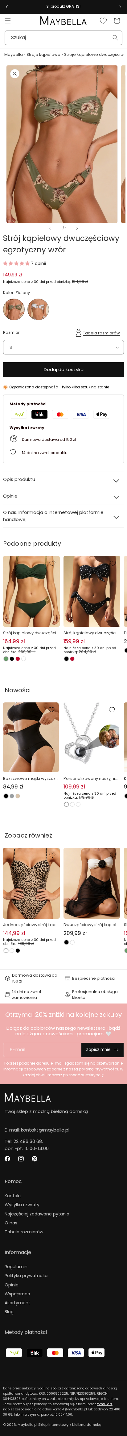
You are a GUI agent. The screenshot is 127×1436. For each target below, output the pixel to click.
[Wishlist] (103, 20)
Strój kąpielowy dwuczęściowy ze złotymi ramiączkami (31, 633)
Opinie (11, 1285)
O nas (11, 1223)
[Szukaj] (115, 37)
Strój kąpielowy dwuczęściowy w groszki (91, 633)
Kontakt (13, 1196)
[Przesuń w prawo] (77, 228)
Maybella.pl (27, 1424)
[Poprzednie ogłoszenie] (7, 7)
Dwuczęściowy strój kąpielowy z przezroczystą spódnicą (91, 925)
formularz (104, 1404)
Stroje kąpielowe (43, 54)
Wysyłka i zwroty (22, 1205)
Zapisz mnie (98, 1050)
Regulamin (16, 1267)
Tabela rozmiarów (101, 333)
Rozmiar (11, 332)
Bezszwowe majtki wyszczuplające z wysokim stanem (30, 779)
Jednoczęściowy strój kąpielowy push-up (31, 925)
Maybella (13, 54)
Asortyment (17, 1303)
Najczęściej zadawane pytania (37, 1214)
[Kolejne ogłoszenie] (120, 7)
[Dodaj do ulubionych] (52, 563)
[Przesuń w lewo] (50, 228)
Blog (9, 1312)
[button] (7, 20)
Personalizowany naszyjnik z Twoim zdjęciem (90, 779)
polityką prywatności (98, 1069)
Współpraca (17, 1294)
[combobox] (63, 38)
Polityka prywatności (26, 1276)
